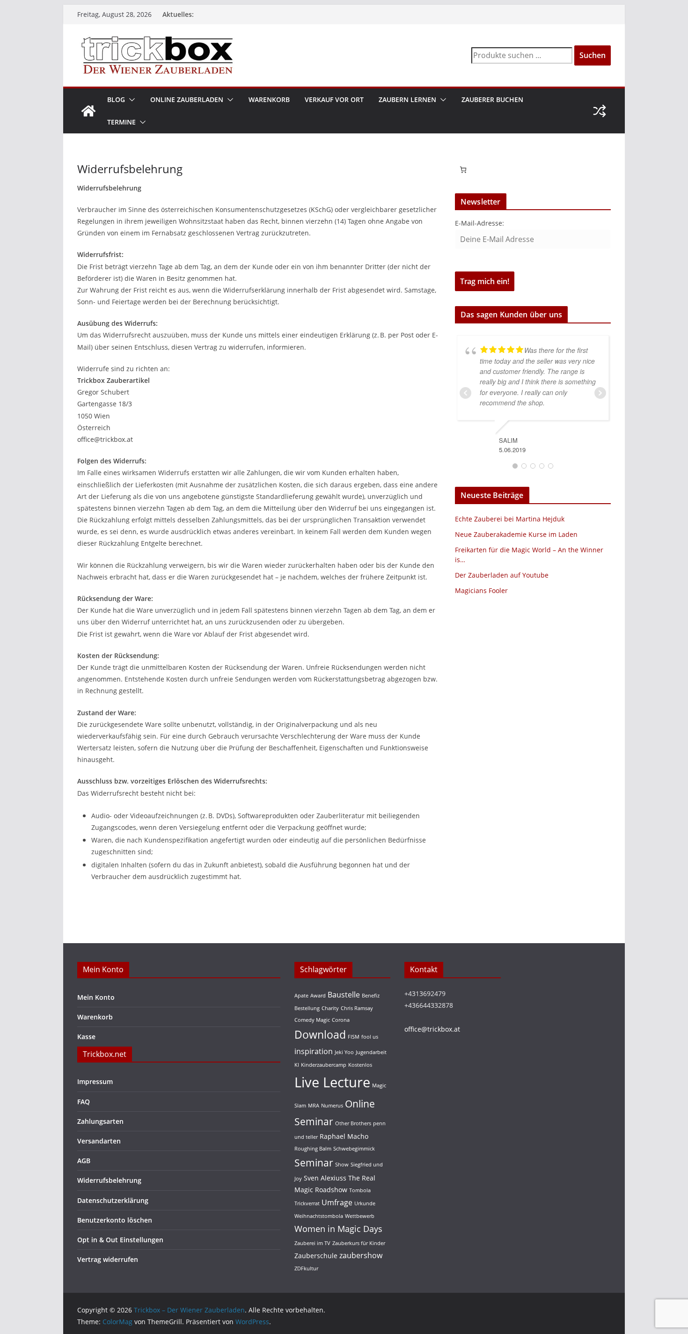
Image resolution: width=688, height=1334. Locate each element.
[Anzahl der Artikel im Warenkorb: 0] (463, 169)
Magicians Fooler (481, 590)
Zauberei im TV (312, 1243)
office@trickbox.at (432, 1029)
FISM (353, 1036)
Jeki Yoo (344, 1052)
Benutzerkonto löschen (114, 1220)
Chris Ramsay (357, 1008)
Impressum (95, 1081)
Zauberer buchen (492, 99)
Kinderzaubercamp (323, 1065)
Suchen (592, 55)
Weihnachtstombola (318, 1216)
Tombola (360, 1190)
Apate (301, 995)
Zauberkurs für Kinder (358, 1243)
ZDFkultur (306, 1268)
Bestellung (307, 1008)
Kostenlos (360, 1065)
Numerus (332, 1105)
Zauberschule (315, 1255)
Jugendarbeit (371, 1052)
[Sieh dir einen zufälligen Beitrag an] (599, 111)
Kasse (86, 1036)
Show (342, 1164)
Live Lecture (332, 1082)
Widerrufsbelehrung (109, 1180)
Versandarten (99, 1140)
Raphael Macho (344, 1136)
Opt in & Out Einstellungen (120, 1239)
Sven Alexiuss (325, 1177)
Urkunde (364, 1203)
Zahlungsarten (100, 1121)
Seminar (313, 1162)
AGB (83, 1160)
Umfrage (337, 1202)
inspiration (313, 1051)
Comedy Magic (312, 1020)
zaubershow (360, 1255)
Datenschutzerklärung (112, 1200)
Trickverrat (307, 1203)
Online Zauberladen (186, 99)
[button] (130, 99)
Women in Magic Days (338, 1228)
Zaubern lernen (407, 99)
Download (320, 1034)
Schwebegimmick (354, 1148)
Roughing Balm (312, 1148)
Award (318, 995)
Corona (341, 1020)
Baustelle (344, 994)
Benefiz (371, 995)
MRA (313, 1105)
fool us (369, 1036)
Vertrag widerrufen (107, 1259)
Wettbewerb (359, 1216)
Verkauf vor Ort (334, 99)
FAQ (83, 1101)
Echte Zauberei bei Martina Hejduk (509, 518)
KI (296, 1065)
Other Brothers (353, 1123)
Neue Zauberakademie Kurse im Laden (516, 534)
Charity (330, 1008)
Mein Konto (96, 997)
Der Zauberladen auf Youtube (502, 575)
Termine (121, 121)
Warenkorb (269, 99)
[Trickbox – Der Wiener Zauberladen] (88, 111)
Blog (116, 99)
